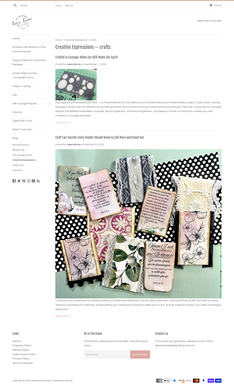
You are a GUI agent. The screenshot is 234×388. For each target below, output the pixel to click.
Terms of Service (23, 363)
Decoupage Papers (31, 103)
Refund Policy (21, 349)
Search (17, 341)
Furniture (17, 170)
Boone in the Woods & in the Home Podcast (29, 49)
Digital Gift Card (22, 120)
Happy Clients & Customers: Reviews (29, 62)
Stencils (17, 112)
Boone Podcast (21, 145)
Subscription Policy (24, 354)
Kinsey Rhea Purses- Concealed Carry (25, 75)
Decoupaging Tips (22, 155)
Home (16, 38)
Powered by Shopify (62, 381)
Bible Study (19, 150)
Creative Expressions (24, 160)
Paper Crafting (31, 86)
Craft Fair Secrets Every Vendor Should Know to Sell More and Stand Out (99, 137)
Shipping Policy (22, 345)
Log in (58, 5)
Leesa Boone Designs (41, 381)
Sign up (69, 5)
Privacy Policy (21, 358)
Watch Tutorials (22, 129)
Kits (15, 95)
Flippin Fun (18, 165)
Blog (31, 138)
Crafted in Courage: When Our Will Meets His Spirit (86, 57)
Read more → (63, 122)
